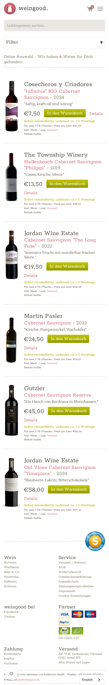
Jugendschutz (68, 582)
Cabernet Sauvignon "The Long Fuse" (60, 243)
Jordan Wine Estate (51, 233)
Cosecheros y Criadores (58, 84)
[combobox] (54, 25)
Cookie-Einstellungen (74, 596)
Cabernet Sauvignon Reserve (58, 395)
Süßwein (10, 582)
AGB (62, 567)
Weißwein (11, 567)
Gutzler (34, 388)
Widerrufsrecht (69, 572)
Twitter (9, 617)
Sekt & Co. (12, 572)
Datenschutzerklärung (74, 577)
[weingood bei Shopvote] (95, 541)
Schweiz (10, 586)
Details (96, 114)
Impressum (66, 591)
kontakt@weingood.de (26, 679)
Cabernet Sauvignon (47, 323)
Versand (52, 130)
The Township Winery (56, 155)
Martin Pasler (43, 316)
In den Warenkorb (65, 113)
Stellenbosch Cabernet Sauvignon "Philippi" (63, 165)
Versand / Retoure (72, 563)
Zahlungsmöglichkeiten (76, 586)
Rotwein (10, 563)
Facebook (11, 612)
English (87, 680)
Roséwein (11, 577)
